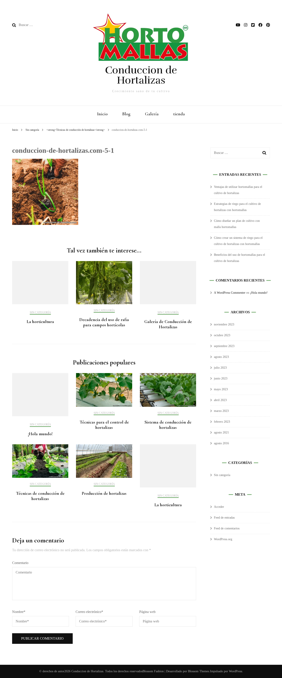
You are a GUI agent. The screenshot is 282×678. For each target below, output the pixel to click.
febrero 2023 (222, 421)
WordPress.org (223, 539)
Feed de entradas (224, 517)
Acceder (219, 506)
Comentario (20, 563)
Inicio (102, 114)
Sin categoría (32, 129)
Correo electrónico (89, 612)
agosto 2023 (221, 357)
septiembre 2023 (224, 346)
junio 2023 (220, 378)
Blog (126, 114)
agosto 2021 (221, 432)
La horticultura (40, 321)
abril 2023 (220, 400)
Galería (152, 114)
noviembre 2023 (224, 324)
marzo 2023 (221, 411)
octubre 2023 (222, 335)
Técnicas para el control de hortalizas (104, 425)
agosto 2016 (221, 443)
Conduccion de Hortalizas (141, 75)
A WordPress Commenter (229, 292)
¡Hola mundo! (40, 434)
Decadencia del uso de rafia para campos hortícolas (104, 322)
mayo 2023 (221, 389)
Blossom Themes (198, 671)
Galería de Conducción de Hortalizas (168, 324)
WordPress (235, 671)
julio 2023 (220, 367)
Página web (147, 612)
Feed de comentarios (226, 528)
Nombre (18, 612)
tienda (179, 114)
